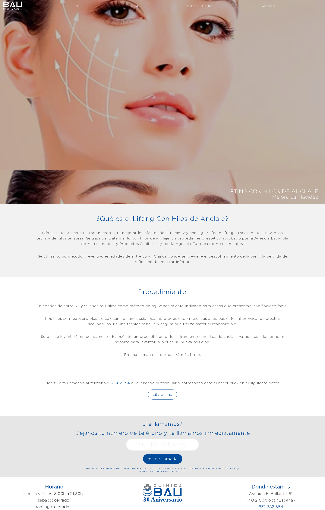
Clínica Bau (12, 5)
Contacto (269, 5)
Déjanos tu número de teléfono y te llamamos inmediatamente (162, 433)
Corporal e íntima (200, 5)
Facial (76, 5)
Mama (133, 5)
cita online (162, 394)
